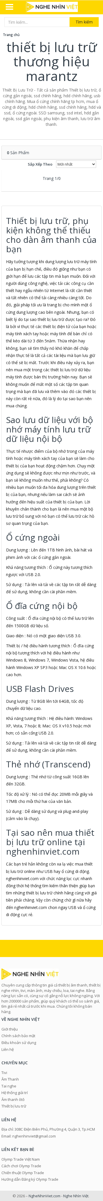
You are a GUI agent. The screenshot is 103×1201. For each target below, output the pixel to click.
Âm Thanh (10, 1079)
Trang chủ (11, 34)
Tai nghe (8, 1086)
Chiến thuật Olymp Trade (22, 1172)
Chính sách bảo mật (18, 1035)
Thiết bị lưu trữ (13, 1106)
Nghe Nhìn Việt (75, 1195)
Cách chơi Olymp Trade (21, 1165)
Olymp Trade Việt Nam (20, 1159)
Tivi (4, 1072)
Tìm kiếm (84, 22)
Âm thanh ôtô (13, 1099)
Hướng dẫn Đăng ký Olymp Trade (29, 1179)
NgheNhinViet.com (44, 1195)
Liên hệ (7, 1049)
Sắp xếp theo (40, 164)
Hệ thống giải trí (14, 1092)
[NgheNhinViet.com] (51, 7)
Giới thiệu (9, 1029)
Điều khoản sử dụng (18, 1042)
